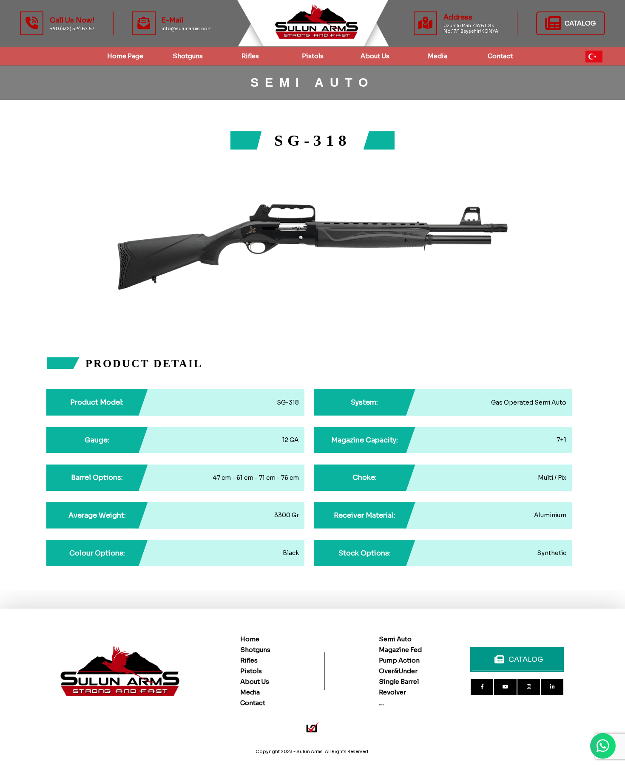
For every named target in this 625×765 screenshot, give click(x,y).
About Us (375, 56)
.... (381, 703)
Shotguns (255, 650)
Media (250, 692)
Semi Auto (395, 639)
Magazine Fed (400, 650)
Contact (252, 703)
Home (249, 639)
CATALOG (526, 659)
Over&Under (398, 671)
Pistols (313, 56)
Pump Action (399, 660)
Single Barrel (399, 682)
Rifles (250, 56)
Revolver (392, 692)
